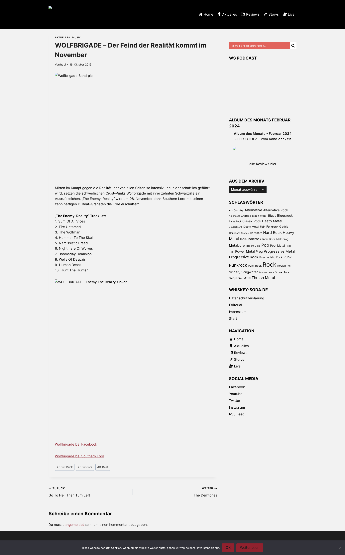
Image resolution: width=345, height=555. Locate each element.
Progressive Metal (279, 251)
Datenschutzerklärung (246, 298)
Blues (272, 215)
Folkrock (272, 226)
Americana (234, 215)
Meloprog (282, 239)
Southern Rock (266, 272)
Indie (243, 239)
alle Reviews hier (262, 164)
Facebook (237, 387)
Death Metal (272, 221)
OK (228, 547)
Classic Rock (251, 221)
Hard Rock (272, 232)
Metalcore (237, 245)
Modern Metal (253, 245)
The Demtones (205, 492)
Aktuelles (62, 37)
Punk (287, 257)
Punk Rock (255, 265)
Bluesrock (285, 215)
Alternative (253, 210)
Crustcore (85, 467)
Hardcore (256, 232)
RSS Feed (237, 414)
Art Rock (246, 215)
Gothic (283, 226)
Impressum (238, 312)
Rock (269, 264)
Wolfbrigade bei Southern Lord (79, 456)
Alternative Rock (275, 210)
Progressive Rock (243, 257)
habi (63, 64)
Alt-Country (236, 210)
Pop (265, 245)
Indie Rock (268, 239)
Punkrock (238, 265)
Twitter (234, 401)
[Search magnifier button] (293, 45)
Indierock (254, 239)
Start (233, 319)
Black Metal (259, 215)
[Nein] (340, 548)
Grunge (245, 233)
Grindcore (234, 232)
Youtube (235, 394)
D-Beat (102, 467)
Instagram (237, 407)
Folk (262, 226)
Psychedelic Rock (271, 257)
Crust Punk (65, 467)
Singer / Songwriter (243, 272)
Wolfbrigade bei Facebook (76, 444)
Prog (259, 251)
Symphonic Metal (240, 278)
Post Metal (277, 245)
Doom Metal (251, 226)
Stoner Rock (282, 272)
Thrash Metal (263, 277)
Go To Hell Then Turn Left (69, 492)
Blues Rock (235, 221)
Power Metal (245, 251)
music (76, 37)
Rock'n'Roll (284, 265)
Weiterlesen (250, 547)
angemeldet (74, 525)
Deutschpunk (235, 227)
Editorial (235, 305)
